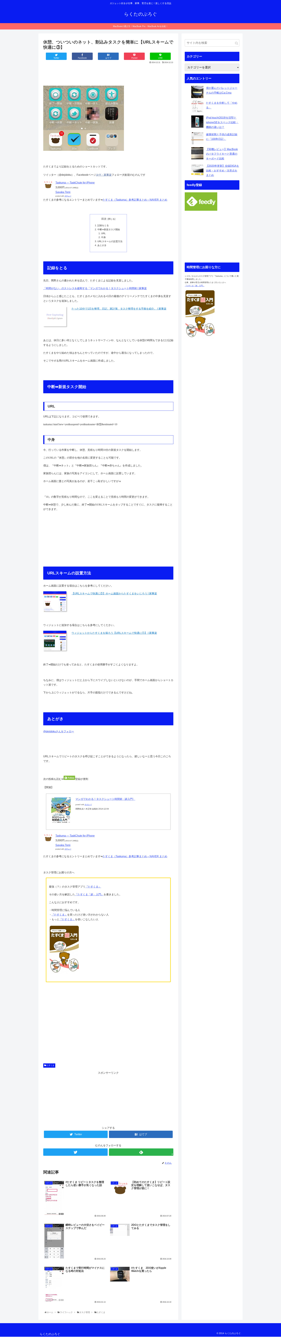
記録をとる (103, 225)
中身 (103, 237)
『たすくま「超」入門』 (89, 894)
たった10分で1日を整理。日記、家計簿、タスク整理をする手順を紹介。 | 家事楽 (119, 308)
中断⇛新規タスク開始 (108, 229)
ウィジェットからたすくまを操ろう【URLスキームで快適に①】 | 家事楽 (114, 633)
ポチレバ (68, 196)
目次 (104, 218)
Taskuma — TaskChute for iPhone (75, 182)
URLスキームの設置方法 (109, 241)
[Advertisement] (108, 73)
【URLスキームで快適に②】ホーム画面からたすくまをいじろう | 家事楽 (114, 593)
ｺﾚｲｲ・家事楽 (104, 174)
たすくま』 (94, 886)
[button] (236, 43)
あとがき (102, 245)
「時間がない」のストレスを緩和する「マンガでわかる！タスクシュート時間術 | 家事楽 (95, 288)
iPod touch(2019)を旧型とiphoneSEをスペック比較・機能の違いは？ (222, 122)
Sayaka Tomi (62, 192)
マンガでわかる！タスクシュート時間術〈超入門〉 (105, 799)
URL (103, 233)
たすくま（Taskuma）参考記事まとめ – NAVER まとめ (135, 199)
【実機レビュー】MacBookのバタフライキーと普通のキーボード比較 (222, 154)
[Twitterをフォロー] (75, 1152)
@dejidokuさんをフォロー (58, 731)
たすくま (50, 1065)
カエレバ (88, 804)
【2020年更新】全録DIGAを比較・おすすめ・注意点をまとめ (222, 170)
